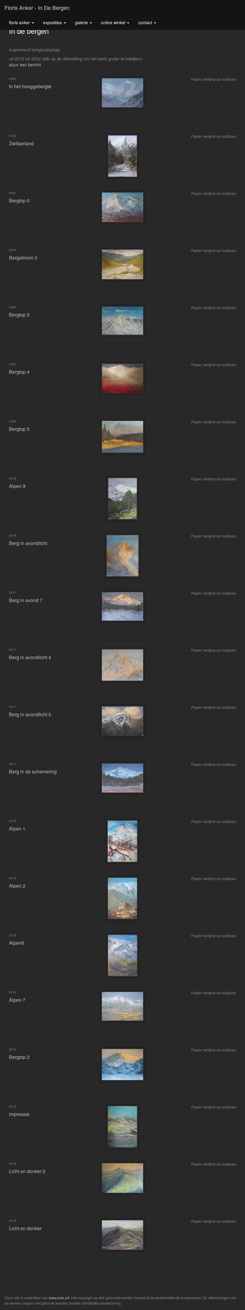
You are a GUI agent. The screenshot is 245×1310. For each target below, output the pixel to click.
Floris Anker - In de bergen (37, 7)
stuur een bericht (25, 65)
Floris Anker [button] (20, 22)
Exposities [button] (53, 22)
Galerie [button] (82, 22)
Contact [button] (145, 22)
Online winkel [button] (113, 22)
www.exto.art (59, 1297)
